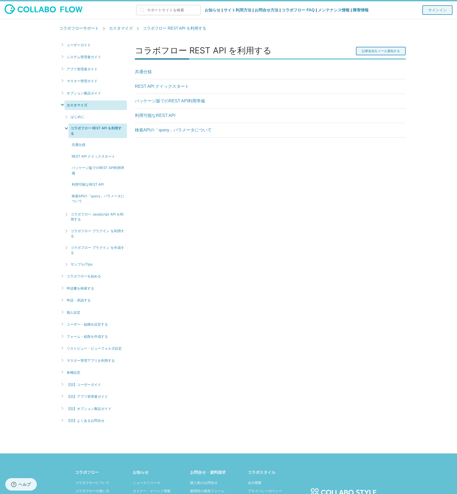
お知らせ (213, 10)
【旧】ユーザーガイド (84, 385)
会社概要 (255, 483)
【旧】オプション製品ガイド (89, 409)
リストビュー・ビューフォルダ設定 (94, 348)
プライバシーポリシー (265, 491)
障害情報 (361, 10)
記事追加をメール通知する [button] (381, 51)
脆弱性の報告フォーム (207, 491)
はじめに (77, 117)
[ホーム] (43, 12)
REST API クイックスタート (93, 156)
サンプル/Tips (82, 264)
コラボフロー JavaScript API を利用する (97, 217)
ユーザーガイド (79, 45)
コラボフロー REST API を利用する (174, 28)
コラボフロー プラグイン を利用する (97, 233)
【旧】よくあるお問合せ (85, 421)
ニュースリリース (146, 483)
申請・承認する (79, 300)
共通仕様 (78, 145)
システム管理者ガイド (84, 57)
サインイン (437, 10)
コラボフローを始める (84, 276)
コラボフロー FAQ (298, 10)
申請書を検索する (80, 288)
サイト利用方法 (238, 10)
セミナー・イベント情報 (152, 491)
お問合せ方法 (266, 10)
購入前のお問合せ (204, 483)
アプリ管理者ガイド (82, 69)
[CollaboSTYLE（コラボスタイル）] (343, 489)
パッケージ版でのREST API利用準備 (98, 170)
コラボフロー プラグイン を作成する (97, 250)
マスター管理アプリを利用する (91, 361)
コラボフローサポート (79, 28)
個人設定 (73, 312)
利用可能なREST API (88, 184)
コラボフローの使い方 (92, 491)
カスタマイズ (121, 28)
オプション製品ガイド (84, 93)
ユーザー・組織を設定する (87, 324)
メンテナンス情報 (334, 10)
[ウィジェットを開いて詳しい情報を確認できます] (21, 484)
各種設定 (73, 372)
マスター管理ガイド (82, 81)
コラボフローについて (92, 483)
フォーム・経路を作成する (87, 337)
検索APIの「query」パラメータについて (98, 198)
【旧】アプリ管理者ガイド (87, 397)
